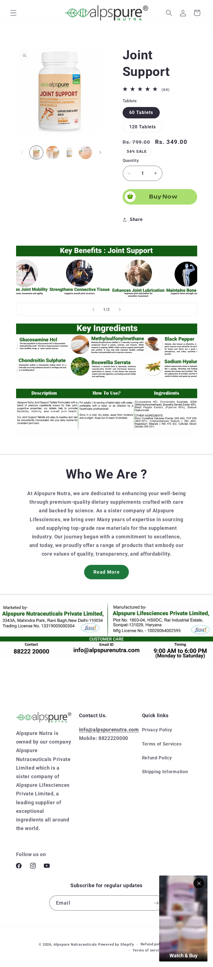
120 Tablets (142, 126)
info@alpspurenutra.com (109, 729)
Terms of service (148, 950)
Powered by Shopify (116, 944)
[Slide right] (100, 152)
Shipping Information (165, 771)
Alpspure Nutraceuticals (76, 944)
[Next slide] (119, 309)
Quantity (131, 160)
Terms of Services (162, 744)
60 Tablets (141, 112)
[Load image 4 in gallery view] (69, 152)
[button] (13, 13)
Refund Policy (157, 757)
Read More (106, 572)
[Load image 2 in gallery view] (52, 152)
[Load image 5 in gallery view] (85, 152)
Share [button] (136, 219)
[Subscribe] (156, 903)
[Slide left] (22, 152)
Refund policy (153, 944)
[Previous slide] (93, 309)
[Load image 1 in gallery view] (36, 152)
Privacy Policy (157, 729)
